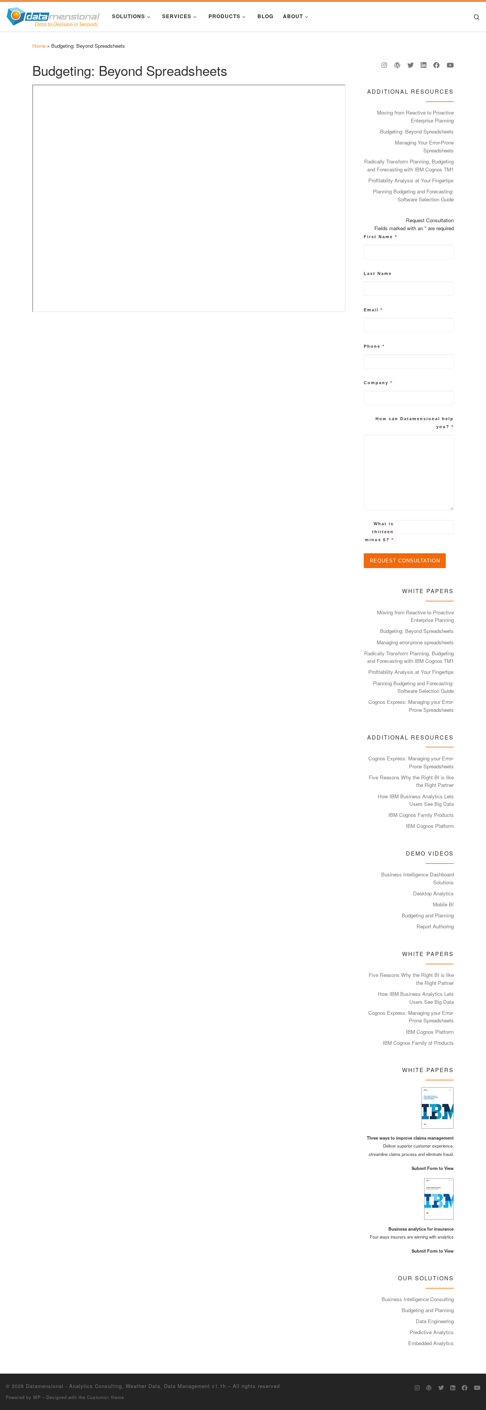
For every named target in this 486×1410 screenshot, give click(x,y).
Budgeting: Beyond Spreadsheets (417, 131)
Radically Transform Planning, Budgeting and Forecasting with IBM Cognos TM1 (409, 165)
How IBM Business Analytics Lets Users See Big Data (416, 800)
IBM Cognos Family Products (421, 814)
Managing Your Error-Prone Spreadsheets (424, 146)
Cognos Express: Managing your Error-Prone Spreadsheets (411, 705)
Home (39, 45)
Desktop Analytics (433, 893)
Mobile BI (443, 904)
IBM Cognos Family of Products (418, 1042)
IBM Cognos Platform (430, 825)
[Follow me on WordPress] (397, 65)
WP (37, 1397)
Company (378, 382)
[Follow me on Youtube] (450, 65)
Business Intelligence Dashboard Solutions (417, 878)
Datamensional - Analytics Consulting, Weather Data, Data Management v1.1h (126, 1386)
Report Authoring (435, 926)
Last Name (378, 273)
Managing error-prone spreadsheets (415, 642)
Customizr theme (105, 1397)
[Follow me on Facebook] (436, 65)
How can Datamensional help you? (415, 422)
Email (373, 310)
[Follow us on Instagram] (384, 65)
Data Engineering (435, 1321)
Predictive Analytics (432, 1332)
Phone (374, 346)
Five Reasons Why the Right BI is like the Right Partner (411, 781)
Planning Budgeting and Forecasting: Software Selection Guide (413, 195)
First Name (380, 236)
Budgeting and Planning (428, 915)
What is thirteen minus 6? (379, 531)
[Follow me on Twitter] (410, 65)
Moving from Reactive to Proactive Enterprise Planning (415, 116)
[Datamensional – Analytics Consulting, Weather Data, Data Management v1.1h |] (53, 15)
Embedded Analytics (431, 1343)
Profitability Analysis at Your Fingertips (411, 180)
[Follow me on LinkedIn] (423, 65)
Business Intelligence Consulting (418, 1299)
